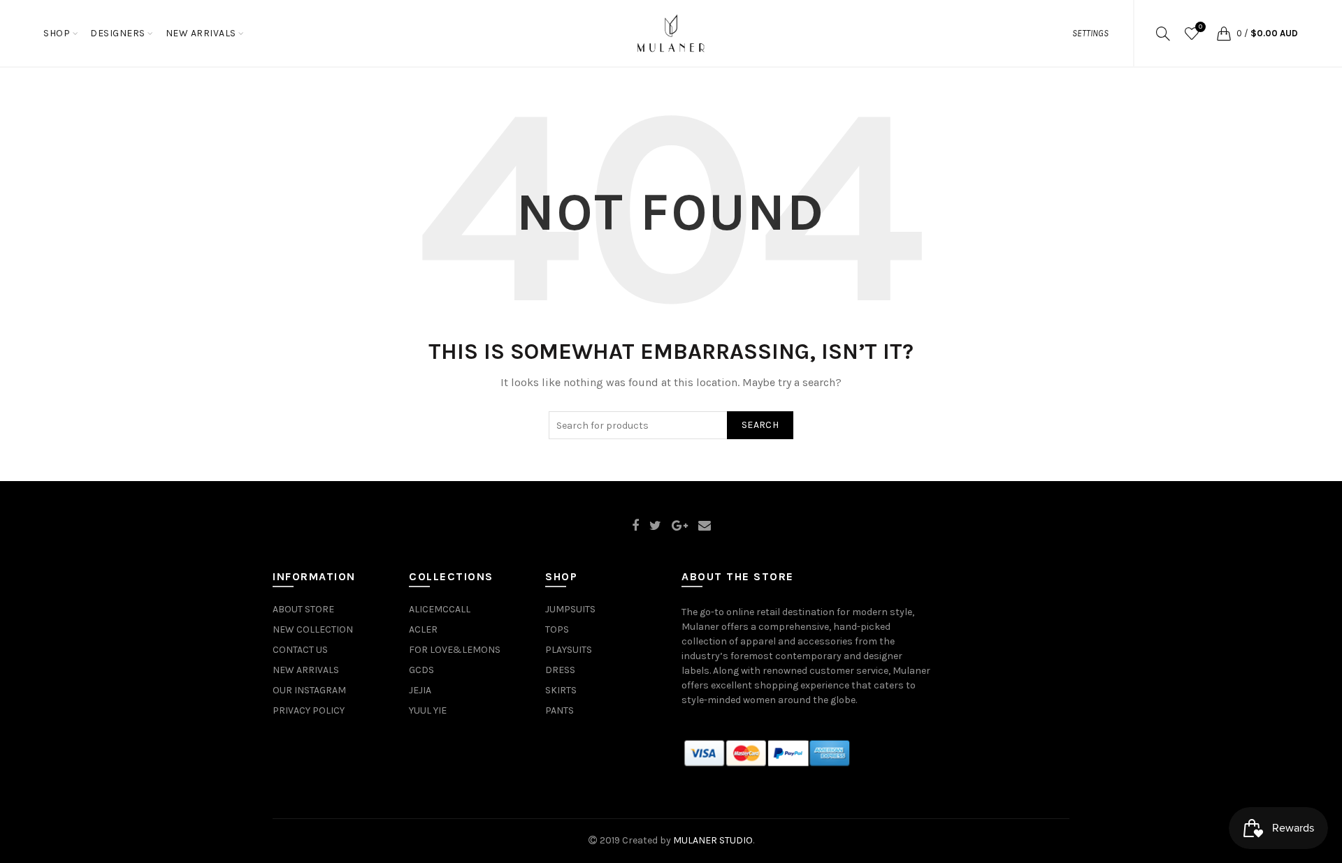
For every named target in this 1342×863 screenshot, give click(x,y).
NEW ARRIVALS (201, 33)
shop (56, 33)
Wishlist (1200, 27)
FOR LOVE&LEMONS (454, 650)
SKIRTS (561, 690)
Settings (1090, 33)
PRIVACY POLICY (309, 710)
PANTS (559, 710)
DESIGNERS (117, 33)
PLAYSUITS (568, 650)
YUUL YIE (428, 710)
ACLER (423, 629)
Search (760, 425)
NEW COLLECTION (313, 629)
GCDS (421, 670)
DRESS (560, 670)
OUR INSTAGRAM (309, 690)
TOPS (557, 629)
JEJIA (420, 690)
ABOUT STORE (303, 609)
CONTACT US (300, 650)
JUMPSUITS (570, 609)
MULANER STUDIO (713, 840)
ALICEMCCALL (439, 609)
